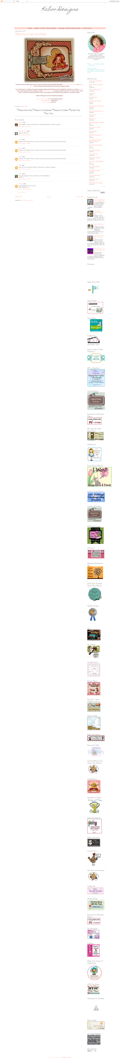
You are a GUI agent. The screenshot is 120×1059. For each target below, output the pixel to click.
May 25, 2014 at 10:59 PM (25, 189)
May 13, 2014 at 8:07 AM (24, 169)
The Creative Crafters (94, 166)
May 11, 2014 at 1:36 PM (24, 143)
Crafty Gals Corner (93, 179)
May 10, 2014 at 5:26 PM (24, 135)
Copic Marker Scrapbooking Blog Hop (98, 212)
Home (30, 28)
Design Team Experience (69, 28)
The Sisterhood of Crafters (95, 183)
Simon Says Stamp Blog (95, 81)
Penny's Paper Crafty (42, 98)
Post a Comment (21, 192)
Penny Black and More (94, 150)
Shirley (20, 139)
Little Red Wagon (45, 100)
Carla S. (21, 122)
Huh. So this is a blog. (94, 127)
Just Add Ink (92, 115)
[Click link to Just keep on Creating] (96, 1015)
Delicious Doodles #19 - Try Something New (99, 200)
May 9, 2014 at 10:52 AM (24, 126)
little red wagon (93, 131)
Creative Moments (93, 154)
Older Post (18, 197)
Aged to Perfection (47, 91)
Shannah (21, 183)
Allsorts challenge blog (95, 89)
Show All (103, 186)
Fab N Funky (46, 102)
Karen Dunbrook (23, 131)
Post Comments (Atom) (27, 200)
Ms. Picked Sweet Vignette (69, 84)
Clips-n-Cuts (92, 118)
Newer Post (80, 197)
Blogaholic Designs (66, 1057)
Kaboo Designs (60, 9)
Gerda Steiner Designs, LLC (96, 111)
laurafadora (92, 93)
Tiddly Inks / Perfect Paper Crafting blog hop (99, 237)
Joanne (20, 173)
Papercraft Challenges (94, 157)
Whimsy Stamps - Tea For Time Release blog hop (99, 250)
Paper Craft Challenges (45, 28)
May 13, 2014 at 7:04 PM (24, 179)
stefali (20, 165)
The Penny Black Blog (94, 175)
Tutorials (87, 28)
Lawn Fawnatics (93, 97)
